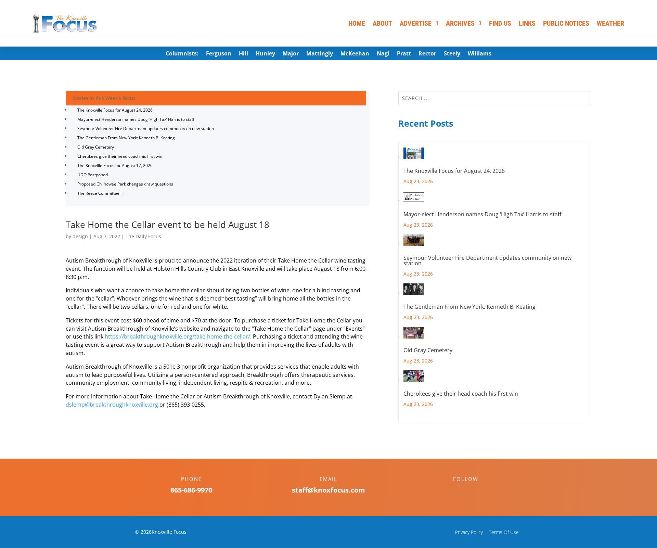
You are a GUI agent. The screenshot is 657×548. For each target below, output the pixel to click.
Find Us (500, 23)
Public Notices (566, 23)
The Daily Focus (143, 236)
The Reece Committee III (100, 193)
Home (356, 23)
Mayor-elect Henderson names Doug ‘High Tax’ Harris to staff (135, 119)
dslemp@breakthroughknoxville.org (112, 404)
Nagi (383, 54)
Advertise (415, 23)
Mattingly (319, 54)
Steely (452, 54)
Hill (243, 54)
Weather (610, 23)
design (80, 236)
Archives (460, 23)
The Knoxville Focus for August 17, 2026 (115, 165)
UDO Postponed (92, 175)
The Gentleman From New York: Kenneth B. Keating (126, 138)
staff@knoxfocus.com (328, 490)
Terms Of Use (504, 532)
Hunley (265, 54)
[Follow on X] (472, 490)
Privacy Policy (469, 532)
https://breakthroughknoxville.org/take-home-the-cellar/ (177, 336)
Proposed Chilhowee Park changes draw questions (125, 184)
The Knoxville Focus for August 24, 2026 (115, 110)
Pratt (404, 54)
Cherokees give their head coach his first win (119, 156)
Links (527, 23)
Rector (427, 54)
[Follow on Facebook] (458, 490)
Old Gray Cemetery (95, 147)
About (382, 23)
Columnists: (182, 54)
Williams (479, 54)
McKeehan (354, 54)
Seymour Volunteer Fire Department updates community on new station (145, 128)
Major (291, 54)
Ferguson (218, 54)
